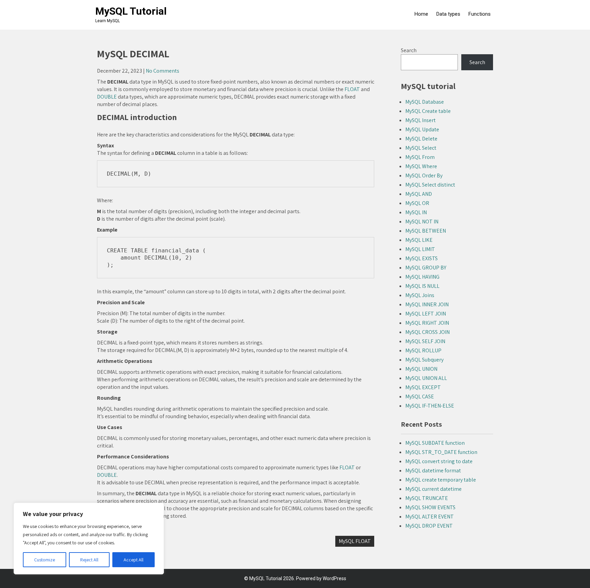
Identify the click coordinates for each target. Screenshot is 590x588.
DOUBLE (107, 96)
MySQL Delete (421, 138)
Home (421, 14)
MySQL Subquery (424, 359)
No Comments (162, 70)
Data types (448, 14)
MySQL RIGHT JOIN (427, 322)
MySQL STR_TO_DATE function (441, 452)
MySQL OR (417, 203)
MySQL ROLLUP (423, 350)
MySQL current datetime (433, 489)
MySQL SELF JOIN (425, 341)
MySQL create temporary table (440, 479)
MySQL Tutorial (131, 11)
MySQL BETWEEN (425, 230)
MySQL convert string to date (439, 461)
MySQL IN (416, 212)
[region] (89, 538)
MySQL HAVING (422, 276)
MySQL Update (422, 129)
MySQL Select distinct (430, 184)
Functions (479, 14)
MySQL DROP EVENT (429, 525)
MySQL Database (424, 101)
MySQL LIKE (419, 240)
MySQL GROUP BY (425, 267)
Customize (44, 560)
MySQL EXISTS (421, 258)
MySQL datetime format (433, 470)
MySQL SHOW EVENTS (430, 507)
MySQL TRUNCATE (426, 498)
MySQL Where (421, 166)
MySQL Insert (420, 120)
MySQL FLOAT (355, 541)
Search (409, 50)
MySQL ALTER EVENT (429, 516)
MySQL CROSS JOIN (427, 332)
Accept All (133, 560)
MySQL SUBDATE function (435, 442)
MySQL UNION (421, 368)
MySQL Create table (428, 111)
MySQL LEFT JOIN (425, 313)
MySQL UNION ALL (426, 378)
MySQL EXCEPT (423, 387)
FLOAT (352, 89)
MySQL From (420, 157)
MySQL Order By (423, 175)
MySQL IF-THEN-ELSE (429, 405)
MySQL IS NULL (422, 286)
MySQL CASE (419, 396)
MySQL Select (420, 147)
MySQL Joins (419, 295)
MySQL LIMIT (420, 249)
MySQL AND (418, 193)
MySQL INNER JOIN (427, 304)
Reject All (89, 560)
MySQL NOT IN (421, 221)
